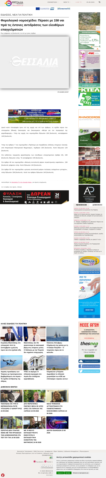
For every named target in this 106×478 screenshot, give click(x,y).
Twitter (49, 462)
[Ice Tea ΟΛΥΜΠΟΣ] (89, 175)
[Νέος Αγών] (89, 331)
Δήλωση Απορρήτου (71, 451)
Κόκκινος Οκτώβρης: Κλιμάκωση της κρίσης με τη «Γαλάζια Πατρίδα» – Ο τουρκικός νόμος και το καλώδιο (57, 347)
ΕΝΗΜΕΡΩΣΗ (52, 2)
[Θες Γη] (89, 137)
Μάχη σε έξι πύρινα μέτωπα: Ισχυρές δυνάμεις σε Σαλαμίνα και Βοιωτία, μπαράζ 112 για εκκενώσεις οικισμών (88, 215)
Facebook (39, 462)
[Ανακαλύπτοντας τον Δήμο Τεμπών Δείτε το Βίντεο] (89, 21)
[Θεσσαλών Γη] (34, 120)
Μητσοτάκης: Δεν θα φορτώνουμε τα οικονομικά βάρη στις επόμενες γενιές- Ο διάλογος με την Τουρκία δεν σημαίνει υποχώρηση (34, 347)
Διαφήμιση (48, 451)
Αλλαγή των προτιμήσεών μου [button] (80, 473)
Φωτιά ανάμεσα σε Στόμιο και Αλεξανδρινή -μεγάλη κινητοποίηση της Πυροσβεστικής (88, 234)
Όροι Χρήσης (58, 451)
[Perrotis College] (89, 78)
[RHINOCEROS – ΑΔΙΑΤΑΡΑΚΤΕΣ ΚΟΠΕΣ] (89, 118)
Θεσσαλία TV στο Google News (22, 182)
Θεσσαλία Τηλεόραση (24, 451)
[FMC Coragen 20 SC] (89, 59)
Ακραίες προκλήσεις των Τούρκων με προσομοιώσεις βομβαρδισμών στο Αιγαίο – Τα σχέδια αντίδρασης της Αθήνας (11, 376)
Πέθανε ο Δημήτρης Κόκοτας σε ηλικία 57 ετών (87, 238)
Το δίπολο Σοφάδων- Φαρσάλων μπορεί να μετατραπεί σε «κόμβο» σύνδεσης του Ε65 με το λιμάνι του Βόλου (88, 251)
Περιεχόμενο (84, 451)
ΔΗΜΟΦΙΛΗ (97, 205)
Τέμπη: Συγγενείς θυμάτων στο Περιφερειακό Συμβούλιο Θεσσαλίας (87, 244)
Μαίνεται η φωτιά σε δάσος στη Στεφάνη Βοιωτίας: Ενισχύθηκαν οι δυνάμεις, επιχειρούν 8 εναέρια (88, 228)
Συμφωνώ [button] (60, 473)
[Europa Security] (34, 197)
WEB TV (66, 2)
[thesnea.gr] (89, 350)
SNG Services (39, 451)
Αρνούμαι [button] (67, 473)
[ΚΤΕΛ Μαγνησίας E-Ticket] (89, 97)
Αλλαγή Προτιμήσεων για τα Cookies (29, 453)
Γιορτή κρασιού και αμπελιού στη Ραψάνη (86, 209)
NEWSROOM (81, 205)
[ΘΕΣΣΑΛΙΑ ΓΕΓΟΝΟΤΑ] (34, 112)
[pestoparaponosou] (89, 296)
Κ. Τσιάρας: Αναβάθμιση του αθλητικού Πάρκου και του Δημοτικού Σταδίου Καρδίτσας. (88, 222)
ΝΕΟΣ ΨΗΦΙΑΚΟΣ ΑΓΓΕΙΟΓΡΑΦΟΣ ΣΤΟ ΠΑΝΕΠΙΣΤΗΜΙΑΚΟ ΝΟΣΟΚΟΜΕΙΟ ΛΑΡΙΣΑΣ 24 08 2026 (57, 408)
